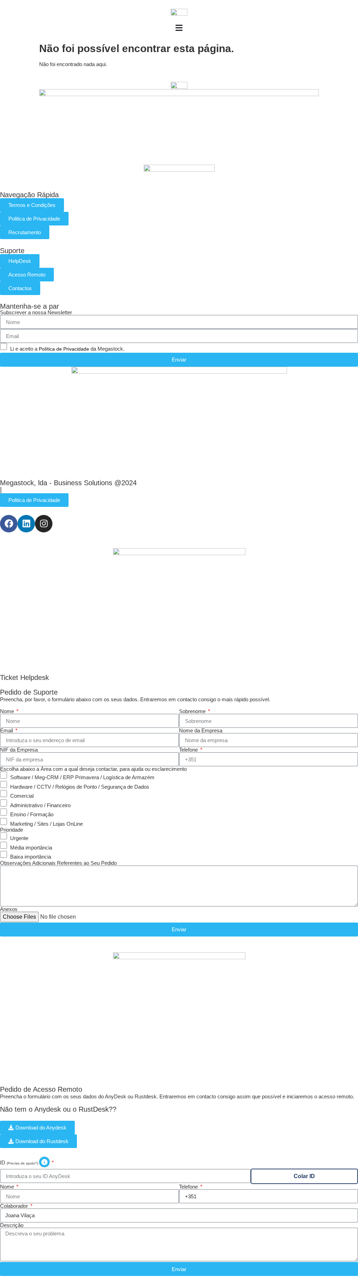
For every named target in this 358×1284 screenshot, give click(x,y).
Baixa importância (30, 857)
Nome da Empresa (200, 730)
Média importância (31, 847)
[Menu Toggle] (179, 28)
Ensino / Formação (31, 814)
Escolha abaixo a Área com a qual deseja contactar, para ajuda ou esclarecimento (93, 769)
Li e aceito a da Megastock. (67, 349)
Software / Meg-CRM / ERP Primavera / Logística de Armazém (82, 777)
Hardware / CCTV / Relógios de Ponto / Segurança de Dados (79, 786)
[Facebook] (8, 523)
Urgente (19, 838)
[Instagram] (43, 523)
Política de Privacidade (64, 349)
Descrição (11, 1225)
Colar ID (304, 1176)
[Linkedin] (26, 523)
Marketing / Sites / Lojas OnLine (46, 823)
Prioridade (11, 829)
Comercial (22, 796)
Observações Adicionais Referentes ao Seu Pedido (58, 863)
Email (7, 730)
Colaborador (14, 1205)
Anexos (8, 909)
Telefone (189, 749)
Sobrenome (193, 711)
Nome (7, 711)
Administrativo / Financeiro (40, 805)
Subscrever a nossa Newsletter (36, 312)
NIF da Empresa (19, 749)
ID (19, 1162)
